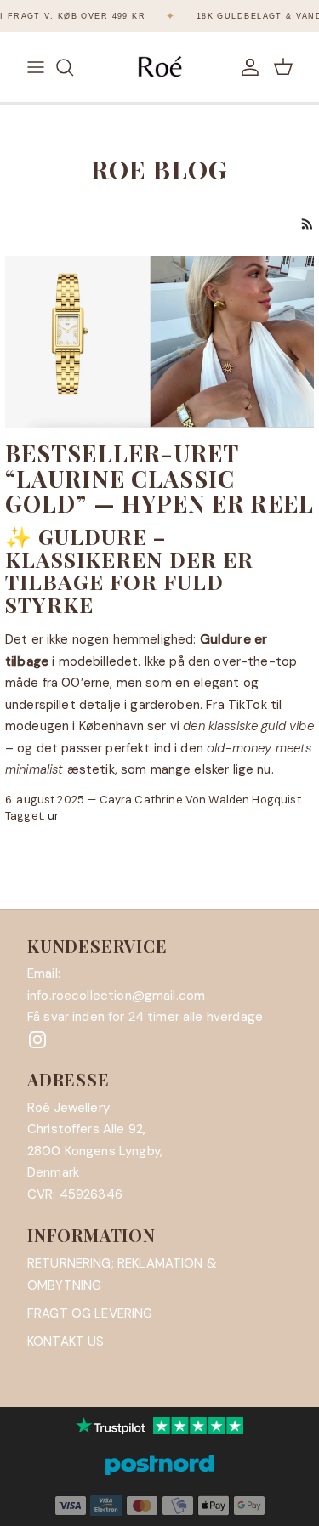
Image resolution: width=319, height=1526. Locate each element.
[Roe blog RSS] (307, 224)
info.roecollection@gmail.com (116, 995)
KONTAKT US (66, 1341)
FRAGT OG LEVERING (90, 1313)
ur (53, 815)
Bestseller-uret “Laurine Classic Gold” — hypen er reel (159, 478)
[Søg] (73, 67)
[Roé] (159, 67)
